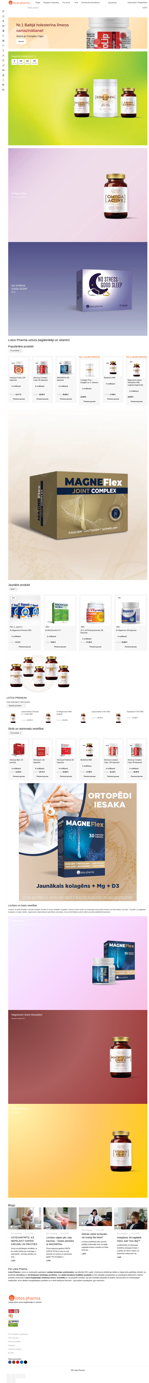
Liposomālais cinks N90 (100, 712)
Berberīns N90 (109, 378)
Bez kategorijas (16, 1233)
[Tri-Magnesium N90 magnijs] (48, 717)
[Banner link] (77, 98)
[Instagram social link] (13, 1362)
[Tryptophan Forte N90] (118, 717)
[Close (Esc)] (9, 1376)
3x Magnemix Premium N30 (20, 630)
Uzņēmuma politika (14, 1349)
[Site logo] (19, 2)
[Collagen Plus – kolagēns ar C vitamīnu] (89, 369)
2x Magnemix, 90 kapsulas (126, 630)
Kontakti (11, 1353)
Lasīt (13, 1260)
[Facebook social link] (9, 1362)
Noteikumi (11, 1345)
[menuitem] (113, 2)
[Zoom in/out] (23, 1376)
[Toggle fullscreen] (18, 1376)
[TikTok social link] (25, 1362)
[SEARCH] (132, 7)
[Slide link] (77, 33)
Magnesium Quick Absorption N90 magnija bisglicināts (135, 382)
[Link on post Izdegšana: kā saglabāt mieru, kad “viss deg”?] (130, 1218)
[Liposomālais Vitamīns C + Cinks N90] (13, 717)
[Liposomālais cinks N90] (83, 717)
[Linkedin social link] (21, 1362)
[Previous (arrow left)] (9, 1380)
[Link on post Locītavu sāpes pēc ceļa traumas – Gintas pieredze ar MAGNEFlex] (60, 1218)
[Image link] (78, 842)
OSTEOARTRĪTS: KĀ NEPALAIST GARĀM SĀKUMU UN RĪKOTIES (24, 1241)
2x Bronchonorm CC (53, 630)
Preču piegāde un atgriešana (18, 1334)
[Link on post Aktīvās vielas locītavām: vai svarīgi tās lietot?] (95, 1216)
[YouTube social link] (17, 1362)
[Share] (13, 1376)
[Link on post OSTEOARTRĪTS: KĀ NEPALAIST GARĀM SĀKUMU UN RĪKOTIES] (24, 1218)
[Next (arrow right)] (13, 1380)
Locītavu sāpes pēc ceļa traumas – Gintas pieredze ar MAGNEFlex (60, 1241)
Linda (15, 1226)
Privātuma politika (14, 1341)
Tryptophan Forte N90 (135, 712)
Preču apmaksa (13, 1338)
